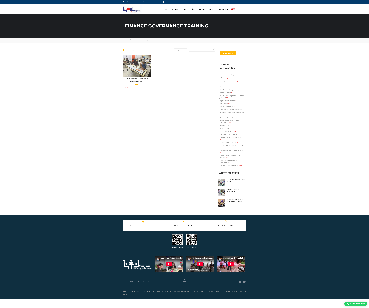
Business (223, 84)
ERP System (224, 104)
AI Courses (223, 78)
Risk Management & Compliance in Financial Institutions (137, 80)
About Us (175, 9)
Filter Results (227, 53)
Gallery (192, 9)
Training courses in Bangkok (229, 165)
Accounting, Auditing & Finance (230, 75)
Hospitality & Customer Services (230, 117)
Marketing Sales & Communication (231, 137)
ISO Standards (224, 128)
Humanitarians (224, 125)
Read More (137, 65)
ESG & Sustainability (226, 107)
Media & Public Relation (228, 142)
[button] (355, 304)
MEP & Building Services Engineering (232, 145)
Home (166, 9)
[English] (232, 9)
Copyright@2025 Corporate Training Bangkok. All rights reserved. (141, 282)
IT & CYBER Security (226, 131)
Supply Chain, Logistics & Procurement (228, 161)
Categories (222, 9)
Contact (201, 9)
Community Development (228, 87)
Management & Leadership (229, 134)
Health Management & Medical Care (232, 113)
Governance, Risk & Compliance (231, 110)
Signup (211, 9)
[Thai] (234, 9)
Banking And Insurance (227, 81)
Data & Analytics (225, 93)
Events (184, 9)
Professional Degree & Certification (232, 150)
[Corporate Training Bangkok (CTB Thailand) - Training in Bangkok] (132, 9)
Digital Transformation (227, 101)
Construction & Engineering (229, 90)
